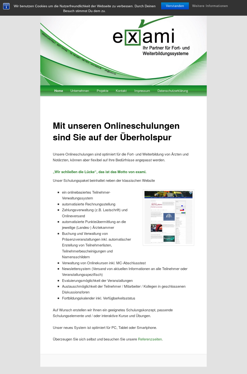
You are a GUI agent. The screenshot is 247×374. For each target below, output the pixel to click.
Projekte (102, 90)
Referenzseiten (150, 338)
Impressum (142, 90)
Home (58, 90)
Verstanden (175, 6)
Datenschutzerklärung (173, 90)
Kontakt (121, 90)
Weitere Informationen (210, 6)
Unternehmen (79, 90)
